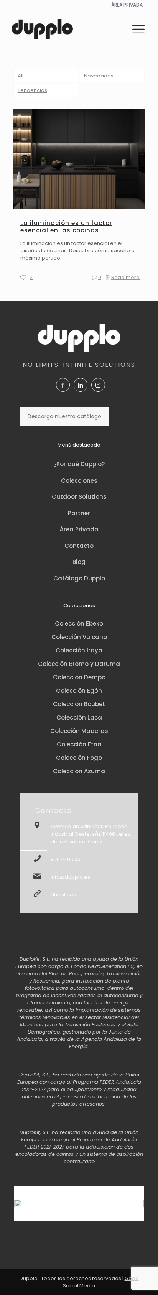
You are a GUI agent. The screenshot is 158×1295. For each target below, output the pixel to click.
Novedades (99, 75)
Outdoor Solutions (79, 497)
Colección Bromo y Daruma (79, 664)
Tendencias (32, 90)
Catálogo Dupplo (79, 578)
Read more (125, 277)
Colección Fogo (79, 758)
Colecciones (79, 481)
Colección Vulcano (79, 637)
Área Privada (79, 529)
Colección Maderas (79, 731)
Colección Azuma (79, 771)
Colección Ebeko (79, 624)
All (20, 75)
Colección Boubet (79, 704)
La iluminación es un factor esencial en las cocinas (66, 226)
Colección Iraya (79, 650)
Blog (79, 562)
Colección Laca (79, 717)
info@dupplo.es (70, 877)
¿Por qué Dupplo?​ (79, 464)
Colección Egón (79, 691)
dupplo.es (63, 894)
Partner (79, 513)
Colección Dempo (79, 677)
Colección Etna (79, 744)
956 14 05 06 (66, 859)
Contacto (79, 546)
